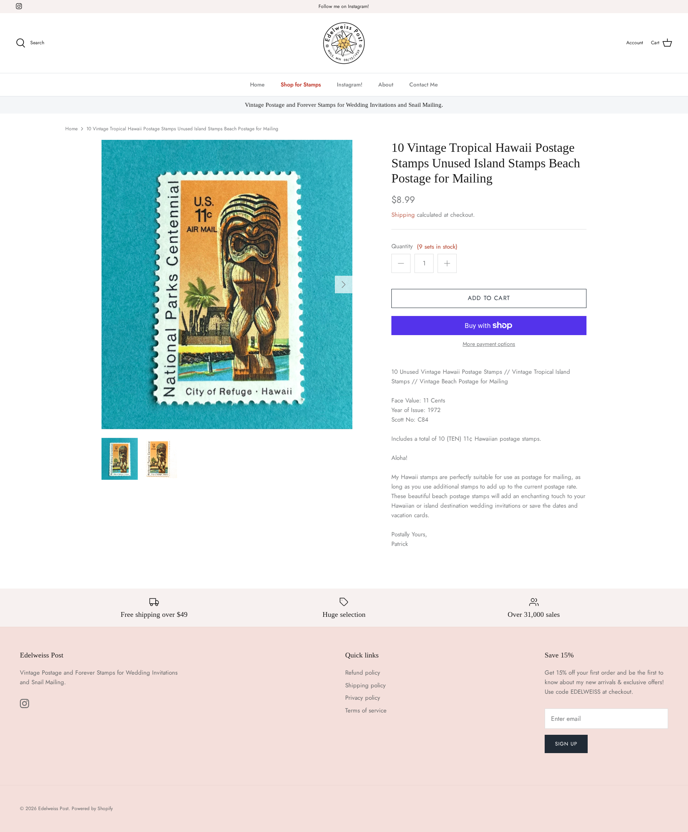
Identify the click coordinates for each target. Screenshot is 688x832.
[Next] (343, 284)
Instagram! (349, 84)
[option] (227, 284)
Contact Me (423, 84)
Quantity (402, 246)
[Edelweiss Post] (344, 43)
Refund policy (362, 672)
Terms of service (366, 710)
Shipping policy (365, 685)
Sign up (566, 744)
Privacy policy (362, 697)
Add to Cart (489, 298)
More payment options (489, 344)
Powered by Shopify (92, 808)
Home (257, 84)
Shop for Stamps (301, 84)
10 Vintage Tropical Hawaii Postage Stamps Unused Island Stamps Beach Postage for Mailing (182, 128)
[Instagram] (19, 6)
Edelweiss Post (53, 808)
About (385, 84)
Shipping (403, 214)
